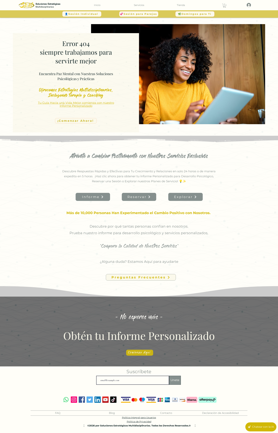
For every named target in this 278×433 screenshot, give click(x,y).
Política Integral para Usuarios (139, 417)
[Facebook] (82, 399)
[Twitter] (90, 399)
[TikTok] (113, 399)
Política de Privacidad (139, 421)
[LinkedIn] (97, 399)
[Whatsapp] (66, 399)
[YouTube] (105, 399)
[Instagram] (74, 399)
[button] (139, 5)
